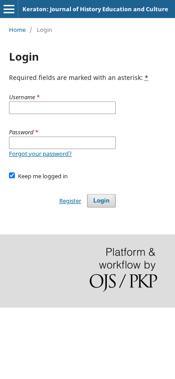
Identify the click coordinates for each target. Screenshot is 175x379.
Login (101, 200)
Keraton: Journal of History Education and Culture (95, 9)
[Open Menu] (9, 9)
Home (17, 30)
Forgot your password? (40, 154)
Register (70, 201)
